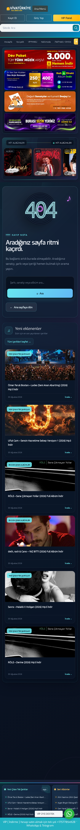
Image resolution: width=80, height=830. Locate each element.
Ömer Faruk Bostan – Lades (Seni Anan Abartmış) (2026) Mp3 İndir (28, 797)
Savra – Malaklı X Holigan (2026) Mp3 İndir (25, 808)
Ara (40, 293)
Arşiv (44, 789)
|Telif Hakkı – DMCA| (63, 41)
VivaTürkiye (19, 8)
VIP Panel (66, 18)
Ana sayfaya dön (21, 307)
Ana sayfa (8, 41)
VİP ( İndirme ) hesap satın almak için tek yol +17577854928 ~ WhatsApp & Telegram (40, 823)
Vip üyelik (20, 41)
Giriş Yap (39, 18)
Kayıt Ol (12, 18)
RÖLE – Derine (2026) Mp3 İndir (21, 814)
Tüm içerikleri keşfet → (19, 341)
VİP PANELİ (32, 41)
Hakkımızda (46, 41)
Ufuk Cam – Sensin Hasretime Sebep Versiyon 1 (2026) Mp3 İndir (28, 802)
